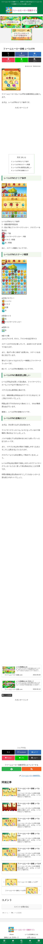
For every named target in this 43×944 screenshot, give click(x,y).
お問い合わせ (31, 937)
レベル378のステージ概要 (21, 164)
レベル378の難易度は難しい (22, 167)
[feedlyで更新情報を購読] (11, 769)
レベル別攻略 (7, 695)
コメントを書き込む (21, 907)
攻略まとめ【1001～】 (11, 937)
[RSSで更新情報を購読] (31, 769)
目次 (18, 157)
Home (12, 934)
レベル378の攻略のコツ (21, 170)
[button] (34, 60)
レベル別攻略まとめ (31, 934)
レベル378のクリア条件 (21, 161)
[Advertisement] (21, 130)
